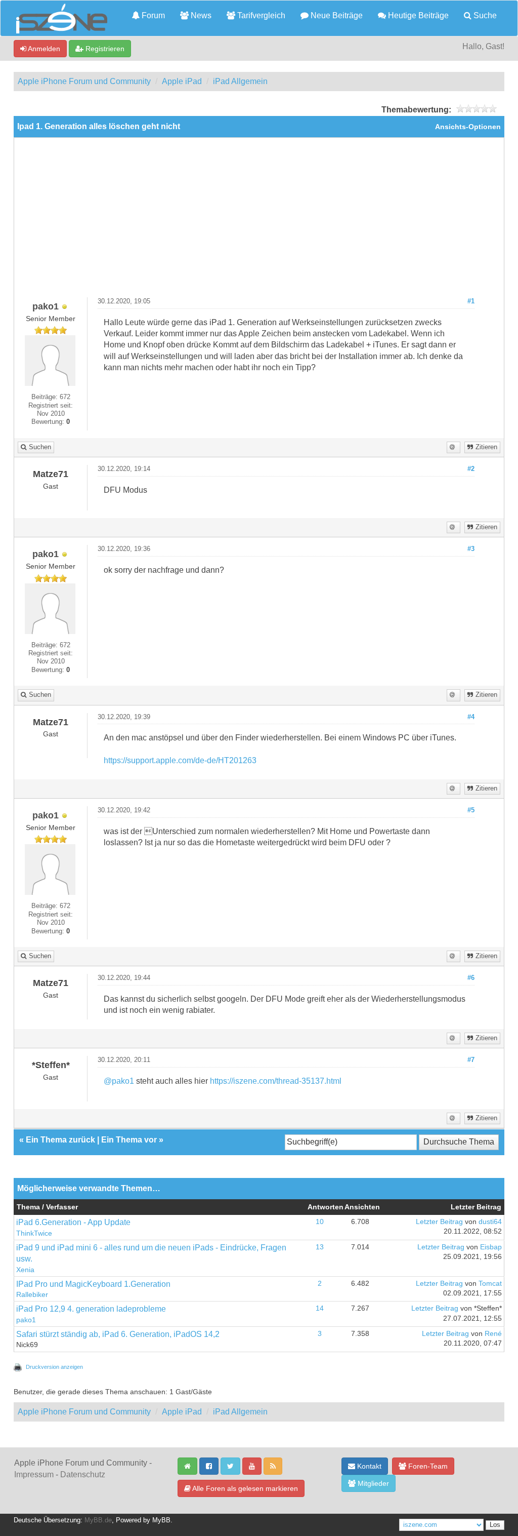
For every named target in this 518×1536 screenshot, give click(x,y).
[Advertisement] (259, 221)
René (493, 1333)
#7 (470, 1060)
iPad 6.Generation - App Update (73, 1222)
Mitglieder (372, 1483)
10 (320, 1222)
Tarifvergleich (260, 15)
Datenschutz (82, 1474)
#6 (470, 977)
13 (320, 1247)
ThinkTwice (34, 1233)
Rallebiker (32, 1294)
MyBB (161, 1520)
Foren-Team (427, 1466)
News (200, 15)
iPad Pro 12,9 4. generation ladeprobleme (91, 1309)
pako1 (26, 1320)
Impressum (34, 1474)
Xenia (25, 1270)
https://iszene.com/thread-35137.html (275, 1081)
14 (320, 1308)
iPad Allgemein (240, 81)
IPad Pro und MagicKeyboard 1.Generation (93, 1284)
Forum (152, 15)
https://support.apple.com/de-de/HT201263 (180, 760)
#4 (470, 717)
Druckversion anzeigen (54, 1367)
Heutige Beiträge (417, 15)
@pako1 (119, 1081)
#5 (470, 810)
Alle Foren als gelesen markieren (244, 1488)
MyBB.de (98, 1520)
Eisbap (491, 1247)
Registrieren (103, 49)
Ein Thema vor (129, 1139)
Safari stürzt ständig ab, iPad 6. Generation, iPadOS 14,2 (118, 1334)
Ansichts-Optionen (468, 127)
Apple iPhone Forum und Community (84, 81)
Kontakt (368, 1466)
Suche (484, 15)
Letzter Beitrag (439, 1222)
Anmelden (43, 49)
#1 (470, 301)
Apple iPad (182, 81)
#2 (470, 468)
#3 (470, 549)
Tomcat (490, 1283)
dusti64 (490, 1222)
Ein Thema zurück (60, 1139)
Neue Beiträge (336, 15)
